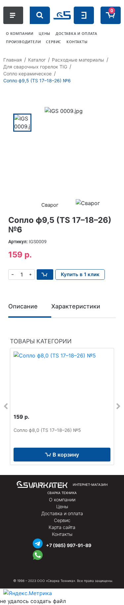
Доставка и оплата (62, 513)
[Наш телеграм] (38, 542)
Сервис (62, 520)
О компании (62, 499)
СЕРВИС (53, 41)
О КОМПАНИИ (19, 33)
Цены (62, 506)
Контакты (62, 534)
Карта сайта (62, 527)
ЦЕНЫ (44, 33)
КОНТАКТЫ (76, 41)
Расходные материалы (78, 60)
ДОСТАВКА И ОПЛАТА (76, 33)
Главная (12, 60)
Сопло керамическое (27, 73)
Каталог (37, 60)
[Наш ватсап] (38, 554)
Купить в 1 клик (80, 274)
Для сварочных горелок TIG (35, 66)
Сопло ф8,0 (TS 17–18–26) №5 (47, 430)
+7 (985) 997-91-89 (68, 545)
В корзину (66, 454)
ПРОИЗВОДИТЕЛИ (23, 41)
